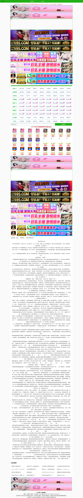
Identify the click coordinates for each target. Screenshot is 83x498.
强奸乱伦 (34, 106)
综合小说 (68, 114)
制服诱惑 (68, 106)
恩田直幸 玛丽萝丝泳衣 (16, 466)
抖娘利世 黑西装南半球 (16, 472)
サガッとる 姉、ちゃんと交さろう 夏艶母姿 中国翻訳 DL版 (23, 469)
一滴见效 (14, 144)
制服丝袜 (34, 110)
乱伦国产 (41, 103)
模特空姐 (34, 103)
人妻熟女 (48, 106)
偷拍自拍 (21, 110)
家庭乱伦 (28, 114)
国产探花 (48, 103)
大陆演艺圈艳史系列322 (31, 469)
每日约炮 (45, 135)
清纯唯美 (28, 110)
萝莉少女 (55, 106)
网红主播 (55, 103)
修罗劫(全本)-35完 (60, 475)
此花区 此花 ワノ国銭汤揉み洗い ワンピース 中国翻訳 (38, 466)
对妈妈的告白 (29, 472)
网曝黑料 (68, 103)
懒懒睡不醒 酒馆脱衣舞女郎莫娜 (63, 472)
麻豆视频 (34, 99)
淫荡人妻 (34, 114)
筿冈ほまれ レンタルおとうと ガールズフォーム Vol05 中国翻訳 (70, 469)
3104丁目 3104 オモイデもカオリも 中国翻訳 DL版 (52, 472)
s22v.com (3, 1)
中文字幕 (41, 99)
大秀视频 (61, 106)
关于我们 (39, 492)
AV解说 (28, 99)
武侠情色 (48, 114)
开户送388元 (45, 154)
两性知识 (55, 114)
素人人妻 (28, 103)
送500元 (14, 154)
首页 (17, 237)
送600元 (45, 145)
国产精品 (21, 106)
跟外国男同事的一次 (31, 475)
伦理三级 (48, 99)
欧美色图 (55, 110)
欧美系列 (68, 99)
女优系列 (55, 99)
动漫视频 (61, 99)
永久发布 (42, 1)
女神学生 (21, 103)
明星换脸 (61, 103)
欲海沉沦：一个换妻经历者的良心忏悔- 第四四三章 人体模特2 (54, 469)
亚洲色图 (48, 110)
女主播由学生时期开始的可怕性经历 (64, 466)
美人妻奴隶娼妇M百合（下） (48, 475)
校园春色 (41, 114)
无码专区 (28, 106)
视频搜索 (63, 124)
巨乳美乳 (41, 106)
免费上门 (14, 135)
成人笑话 (61, 114)
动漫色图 (61, 110)
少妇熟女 (41, 110)
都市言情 (21, 114)
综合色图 (68, 110)
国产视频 (21, 99)
